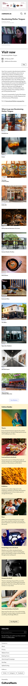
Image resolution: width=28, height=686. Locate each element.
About (3, 646)
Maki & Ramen (5, 275)
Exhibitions (4, 486)
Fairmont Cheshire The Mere (8, 251)
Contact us (4, 643)
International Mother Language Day (14, 101)
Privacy (3, 649)
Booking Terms (5, 656)
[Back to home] (6, 13)
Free (24, 64)
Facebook (20, 673)
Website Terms (5, 653)
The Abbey (4, 322)
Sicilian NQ (4, 204)
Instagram (12, 673)
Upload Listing (5, 665)
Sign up (24, 633)
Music (3, 517)
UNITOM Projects (6, 369)
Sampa (3, 156)
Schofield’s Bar (5, 133)
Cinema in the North (7, 578)
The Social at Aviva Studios (5, 181)
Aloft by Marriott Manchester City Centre (11, 228)
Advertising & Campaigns (8, 659)
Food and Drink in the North (9, 457)
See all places (14, 400)
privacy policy (10, 637)
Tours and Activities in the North (10, 609)
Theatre (4, 428)
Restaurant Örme (5, 298)
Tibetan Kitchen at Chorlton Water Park (7, 393)
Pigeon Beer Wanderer (7, 345)
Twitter (5, 673)
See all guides (14, 621)
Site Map (4, 662)
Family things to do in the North (10, 547)
